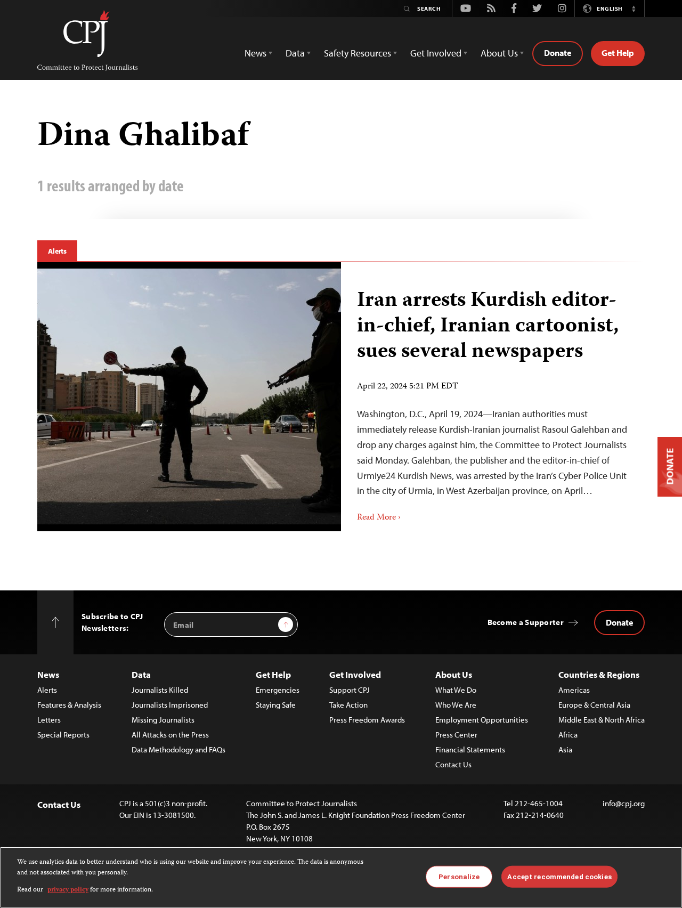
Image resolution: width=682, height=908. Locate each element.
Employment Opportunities (481, 720)
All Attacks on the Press (170, 734)
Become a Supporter (526, 622)
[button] (633, 8)
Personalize (459, 876)
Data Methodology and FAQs (178, 749)
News (48, 674)
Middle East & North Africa (601, 720)
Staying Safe (276, 705)
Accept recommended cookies (559, 876)
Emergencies (277, 690)
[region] (341, 877)
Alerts (57, 251)
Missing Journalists (163, 720)
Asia (565, 749)
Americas (574, 690)
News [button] (255, 53)
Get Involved (355, 674)
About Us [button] (499, 53)
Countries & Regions (598, 674)
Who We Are (455, 705)
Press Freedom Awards (367, 720)
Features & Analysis (69, 705)
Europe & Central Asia (594, 705)
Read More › (379, 518)
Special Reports (63, 734)
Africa (568, 734)
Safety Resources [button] (357, 53)
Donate (557, 52)
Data (141, 674)
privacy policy (67, 890)
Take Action (348, 705)
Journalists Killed (160, 690)
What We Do (455, 690)
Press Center (456, 734)
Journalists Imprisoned (170, 705)
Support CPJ (349, 690)
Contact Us (453, 764)
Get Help (618, 52)
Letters (49, 720)
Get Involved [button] (435, 53)
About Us (453, 674)
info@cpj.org (624, 803)
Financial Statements (470, 749)
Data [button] (295, 53)
